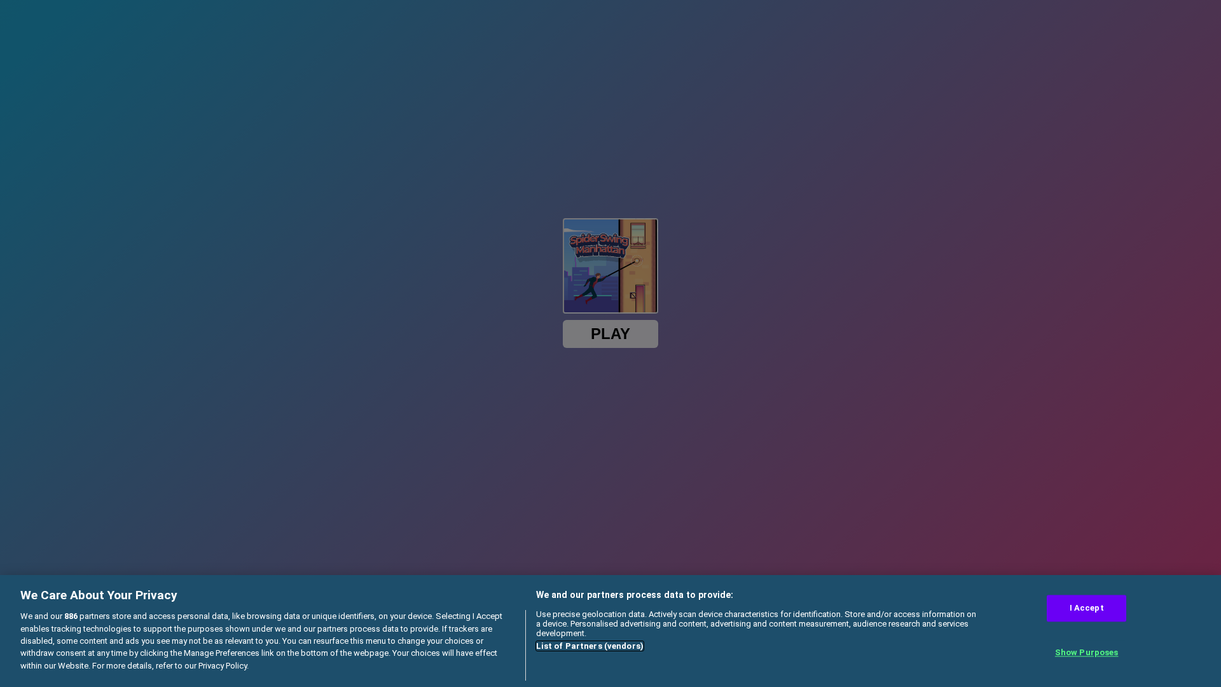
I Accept (1087, 608)
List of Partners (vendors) (590, 646)
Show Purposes (1087, 652)
